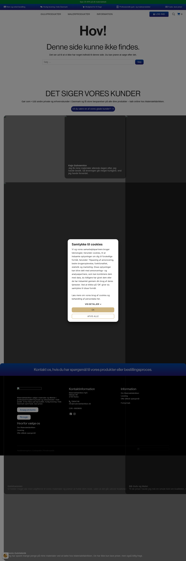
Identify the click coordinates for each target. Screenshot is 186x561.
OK (93, 310)
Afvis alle (93, 316)
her (98, 299)
